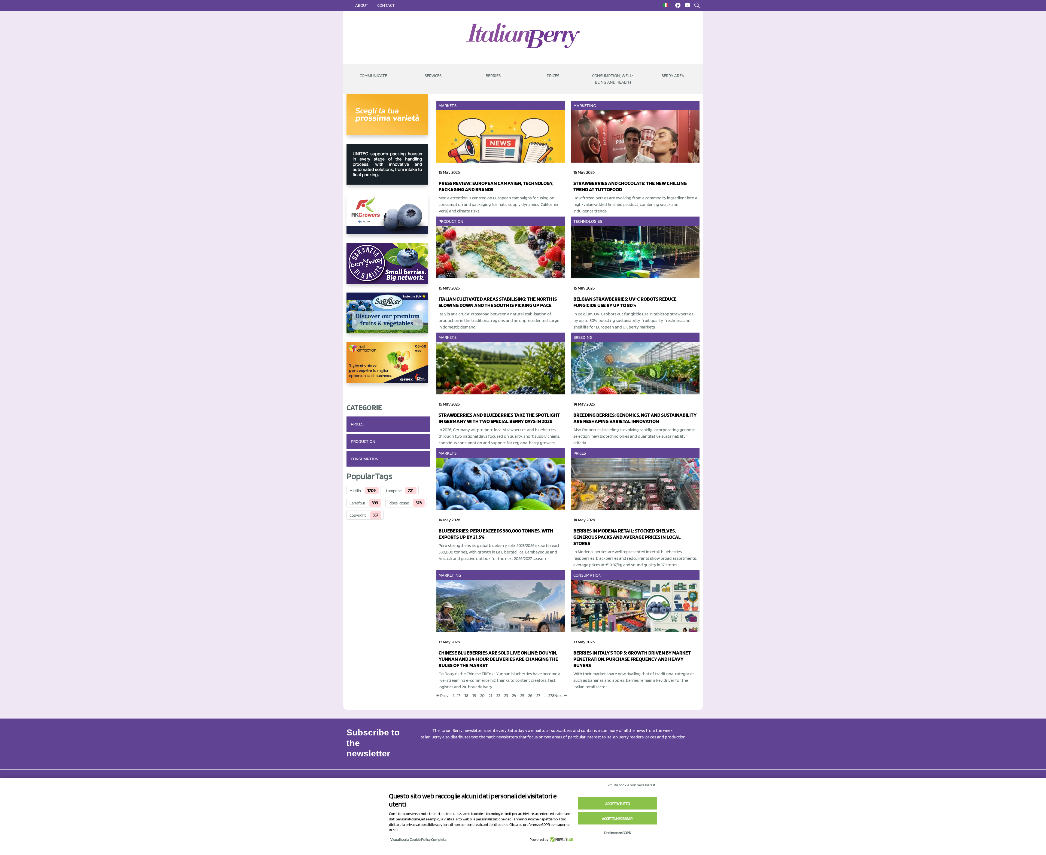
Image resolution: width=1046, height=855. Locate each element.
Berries (493, 75)
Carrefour (357, 503)
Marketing (584, 105)
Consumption (365, 458)
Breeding (582, 337)
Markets (448, 105)
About (361, 5)
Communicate (373, 75)
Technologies (587, 221)
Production (363, 441)
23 (506, 695)
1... (455, 695)
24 (514, 695)
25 (522, 695)
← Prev (442, 695)
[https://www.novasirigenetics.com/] (388, 119)
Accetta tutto (617, 803)
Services (433, 75)
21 (490, 695)
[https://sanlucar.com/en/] (388, 317)
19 (474, 695)
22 (498, 695)
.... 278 (549, 695)
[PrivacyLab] (561, 839)
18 (466, 695)
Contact (386, 5)
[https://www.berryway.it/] (388, 268)
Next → (560, 695)
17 (458, 695)
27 (538, 695)
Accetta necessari (617, 818)
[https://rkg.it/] (388, 218)
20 (482, 695)
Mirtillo (355, 490)
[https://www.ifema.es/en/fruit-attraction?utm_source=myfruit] (388, 367)
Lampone (394, 490)
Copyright (357, 515)
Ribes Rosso (398, 503)
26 (530, 695)
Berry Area (672, 75)
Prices (553, 75)
